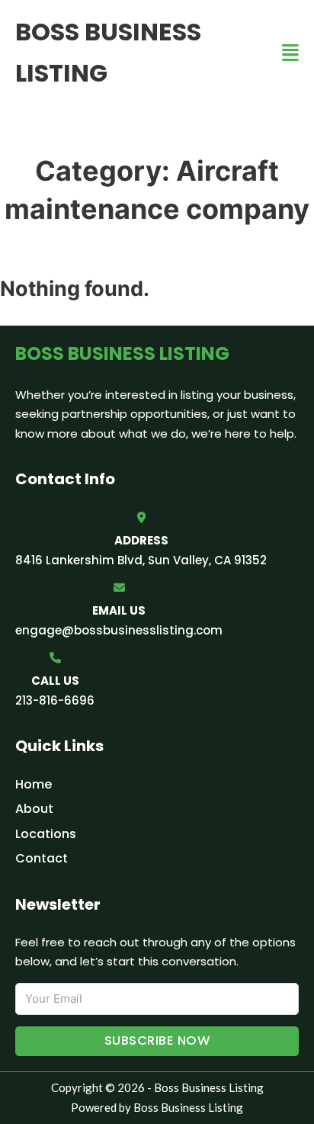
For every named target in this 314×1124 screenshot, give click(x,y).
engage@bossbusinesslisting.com (119, 630)
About (34, 808)
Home (33, 784)
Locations (45, 834)
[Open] (290, 53)
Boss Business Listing (108, 52)
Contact (41, 858)
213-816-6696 (55, 700)
